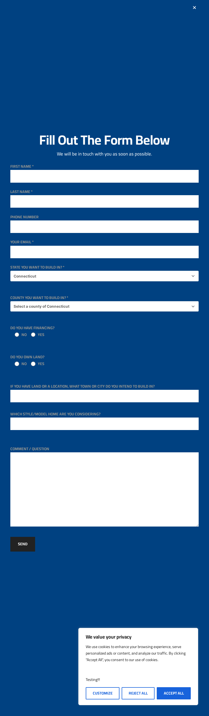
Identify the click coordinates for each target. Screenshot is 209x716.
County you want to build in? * (39, 297)
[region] (138, 666)
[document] (104, 358)
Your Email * (22, 241)
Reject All (138, 693)
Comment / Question (29, 448)
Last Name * (21, 191)
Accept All (174, 693)
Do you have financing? (32, 331)
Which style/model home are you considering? (55, 414)
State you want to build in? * (37, 267)
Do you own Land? (27, 360)
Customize (103, 693)
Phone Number (24, 216)
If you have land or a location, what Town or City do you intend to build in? (82, 386)
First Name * (22, 166)
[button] (194, 7)
